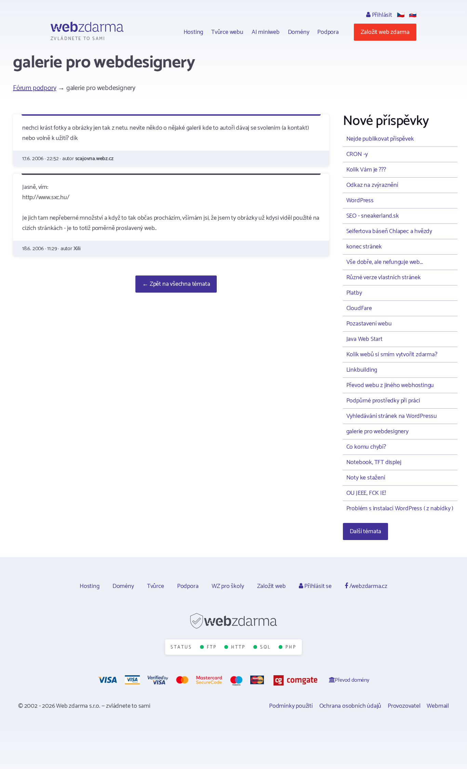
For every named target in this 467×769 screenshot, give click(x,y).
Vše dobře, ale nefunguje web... (384, 262)
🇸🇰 (412, 15)
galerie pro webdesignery (377, 431)
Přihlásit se (317, 586)
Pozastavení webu (369, 324)
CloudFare (359, 308)
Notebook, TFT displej (373, 462)
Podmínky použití (291, 706)
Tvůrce (155, 586)
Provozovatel (404, 706)
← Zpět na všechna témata (176, 284)
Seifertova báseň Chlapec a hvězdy (389, 231)
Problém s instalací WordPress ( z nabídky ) (399, 508)
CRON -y (357, 154)
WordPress (360, 200)
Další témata (366, 531)
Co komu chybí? (366, 447)
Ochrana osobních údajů (350, 706)
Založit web (271, 586)
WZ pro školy (228, 586)
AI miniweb (266, 32)
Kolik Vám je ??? (366, 170)
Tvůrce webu (227, 32)
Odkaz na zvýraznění (372, 185)
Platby (354, 293)
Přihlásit (381, 15)
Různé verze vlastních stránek (383, 277)
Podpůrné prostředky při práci (383, 401)
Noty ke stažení (365, 478)
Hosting (193, 32)
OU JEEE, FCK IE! (366, 493)
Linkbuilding (361, 370)
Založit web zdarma (385, 32)
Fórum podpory (34, 88)
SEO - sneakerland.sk (372, 216)
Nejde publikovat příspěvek (380, 139)
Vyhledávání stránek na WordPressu (391, 416)
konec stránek (364, 247)
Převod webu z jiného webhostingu (390, 385)
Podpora (328, 32)
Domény (298, 32)
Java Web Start (364, 339)
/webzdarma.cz (367, 586)
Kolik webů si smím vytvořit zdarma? (391, 354)
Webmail (438, 706)
